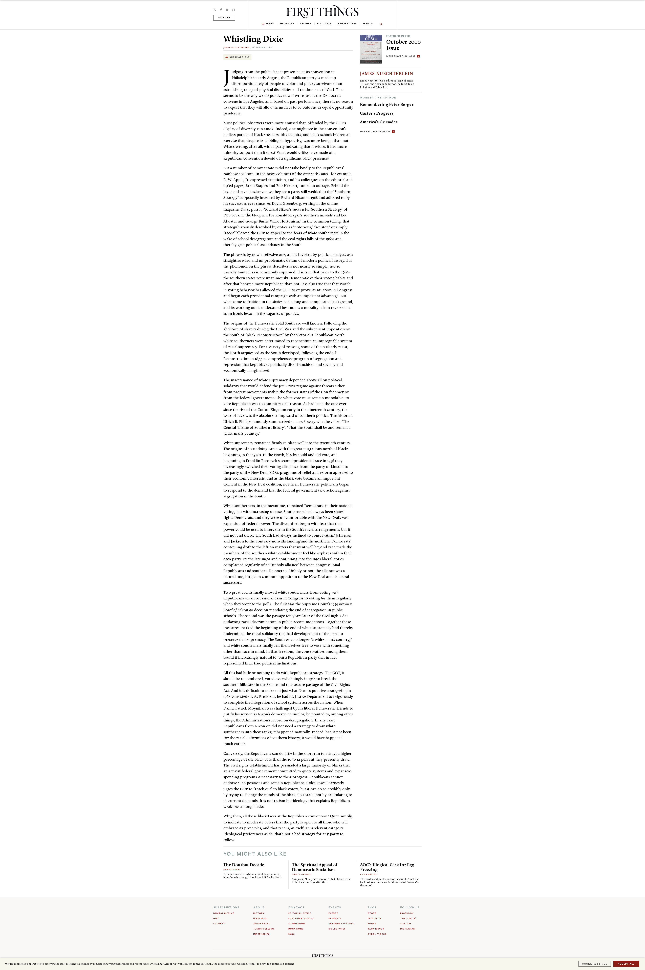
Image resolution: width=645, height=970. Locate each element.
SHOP (372, 907)
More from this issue (401, 56)
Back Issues (376, 929)
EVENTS (335, 907)
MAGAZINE (287, 24)
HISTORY (258, 913)
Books (372, 924)
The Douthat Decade (243, 864)
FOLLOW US (410, 907)
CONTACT (296, 907)
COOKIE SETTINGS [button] (594, 964)
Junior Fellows (264, 929)
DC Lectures (337, 929)
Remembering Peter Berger (386, 104)
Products (374, 918)
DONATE (224, 17)
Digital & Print (223, 913)
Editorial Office (299, 913)
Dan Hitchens (232, 869)
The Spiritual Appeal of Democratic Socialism (315, 867)
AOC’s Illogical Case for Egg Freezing (387, 867)
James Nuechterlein (236, 47)
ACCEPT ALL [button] (626, 964)
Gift (216, 918)
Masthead (260, 918)
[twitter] (214, 9)
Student (219, 924)
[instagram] (233, 9)
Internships (261, 934)
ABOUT (259, 907)
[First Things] (322, 11)
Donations (296, 929)
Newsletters (347, 24)
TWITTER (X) (408, 918)
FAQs (291, 934)
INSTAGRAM (408, 929)
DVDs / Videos (377, 934)
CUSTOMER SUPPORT (301, 918)
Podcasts (324, 24)
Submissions (297, 924)
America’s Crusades (379, 122)
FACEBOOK (407, 913)
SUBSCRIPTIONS (226, 907)
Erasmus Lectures (341, 924)
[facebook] (221, 9)
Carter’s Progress (376, 113)
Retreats (335, 918)
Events (368, 24)
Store (372, 913)
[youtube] (227, 9)
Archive (305, 24)
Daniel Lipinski (301, 874)
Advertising (261, 924)
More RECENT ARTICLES (375, 132)
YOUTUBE (406, 924)
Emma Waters (368, 874)
